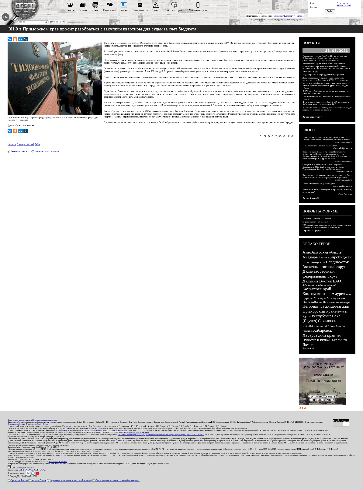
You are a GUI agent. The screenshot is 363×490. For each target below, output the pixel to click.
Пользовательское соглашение (19, 420)
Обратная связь (140, 10)
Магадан (320, 298)
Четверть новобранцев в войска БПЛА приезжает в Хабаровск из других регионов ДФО (325, 103)
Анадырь (310, 257)
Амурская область (326, 252)
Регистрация (342, 3)
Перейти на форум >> (313, 230)
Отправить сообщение (16, 424)
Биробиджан (340, 257)
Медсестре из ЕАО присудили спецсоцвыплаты (323, 74)
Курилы (307, 298)
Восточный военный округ (323, 266)
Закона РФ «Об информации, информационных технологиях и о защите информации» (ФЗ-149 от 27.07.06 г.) (161, 434)
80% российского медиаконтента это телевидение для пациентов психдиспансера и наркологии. (326, 226)
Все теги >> (308, 348)
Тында (332, 326)
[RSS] (302, 408)
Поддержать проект (174, 10)
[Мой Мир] (20, 39)
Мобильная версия (198, 10)
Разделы (83, 10)
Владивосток (337, 262)
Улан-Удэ (340, 326)
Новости (12, 144)
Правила (156, 10)
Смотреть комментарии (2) (47, 151)
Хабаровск (322, 330)
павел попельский (343, 142)
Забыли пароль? (344, 5)
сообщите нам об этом (58, 461)
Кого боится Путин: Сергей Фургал (318, 183)
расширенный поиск (77, 22)
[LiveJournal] (25, 39)
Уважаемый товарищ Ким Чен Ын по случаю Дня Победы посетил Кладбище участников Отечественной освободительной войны (324, 58)
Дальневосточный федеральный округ (319, 273)
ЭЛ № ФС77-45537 (65, 428)
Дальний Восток (317, 281)
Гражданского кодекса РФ (138, 432)
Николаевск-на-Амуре (336, 302)
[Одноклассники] (15, 39)
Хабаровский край (318, 335)
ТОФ (37, 144)
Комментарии (109, 10)
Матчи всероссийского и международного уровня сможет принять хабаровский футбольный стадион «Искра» (325, 85)
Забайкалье (308, 285)
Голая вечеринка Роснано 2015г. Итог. (319, 146)
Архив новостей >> (312, 117)
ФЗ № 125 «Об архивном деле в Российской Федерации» (104, 430)
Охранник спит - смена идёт (315, 222)
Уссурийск (307, 331)
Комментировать (19, 151)
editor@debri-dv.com (40, 424)
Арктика (323, 257)
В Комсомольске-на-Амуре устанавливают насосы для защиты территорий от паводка (326, 108)
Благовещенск (313, 262)
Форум (124, 10)
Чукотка (309, 340)
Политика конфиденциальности (44, 420)
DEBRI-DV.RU (39, 470)
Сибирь (319, 326)
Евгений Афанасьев (342, 148)
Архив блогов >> (311, 198)
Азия (306, 252)
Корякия (347, 294)
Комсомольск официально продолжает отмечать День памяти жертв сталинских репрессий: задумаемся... (326, 176)
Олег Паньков (345, 194)
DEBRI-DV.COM (25, 470)
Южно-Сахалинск (332, 340)
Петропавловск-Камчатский (325, 306)
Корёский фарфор (310, 71)
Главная (70, 10)
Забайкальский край (325, 285)
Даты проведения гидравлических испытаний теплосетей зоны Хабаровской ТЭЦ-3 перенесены (324, 79)
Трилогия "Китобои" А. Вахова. (289, 16)
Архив (95, 10)
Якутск (308, 344)
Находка (318, 302)
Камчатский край (316, 289)
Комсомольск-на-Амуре (322, 293)
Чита (338, 335)
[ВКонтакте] (10, 39)
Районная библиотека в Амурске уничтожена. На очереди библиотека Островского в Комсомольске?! (326, 138)
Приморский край (25, 144)
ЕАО (337, 281)
